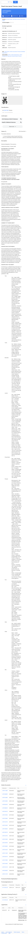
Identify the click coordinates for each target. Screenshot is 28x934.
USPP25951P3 (5, 856)
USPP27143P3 (5, 853)
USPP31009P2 (5, 801)
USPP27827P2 (5, 832)
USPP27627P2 (5, 821)
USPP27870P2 (5, 842)
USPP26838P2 (5, 794)
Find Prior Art (15, 15)
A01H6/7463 (6, 110)
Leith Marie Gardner (16, 19)
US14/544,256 (5, 887)
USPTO (9, 54)
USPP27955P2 (5, 814)
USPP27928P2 (5, 818)
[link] (7, 110)
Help (9, 933)
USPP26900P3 (5, 870)
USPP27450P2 (5, 863)
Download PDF (7, 15)
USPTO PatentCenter (15, 54)
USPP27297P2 (5, 835)
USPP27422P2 (5, 849)
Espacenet (9, 56)
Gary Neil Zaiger (9, 19)
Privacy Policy (4, 933)
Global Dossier (15, 56)
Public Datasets (17, 932)
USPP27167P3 (5, 874)
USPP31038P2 (5, 797)
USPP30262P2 (5, 804)
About (2, 932)
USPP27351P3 (5, 867)
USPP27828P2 (5, 846)
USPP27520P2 (5, 825)
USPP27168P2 (5, 790)
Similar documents (13, 51)
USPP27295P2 (5, 839)
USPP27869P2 (5, 828)
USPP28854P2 (5, 808)
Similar (21, 15)
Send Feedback (9, 932)
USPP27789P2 (5, 860)
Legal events (6, 51)
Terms (23, 932)
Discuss (19, 56)
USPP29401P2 (5, 811)
